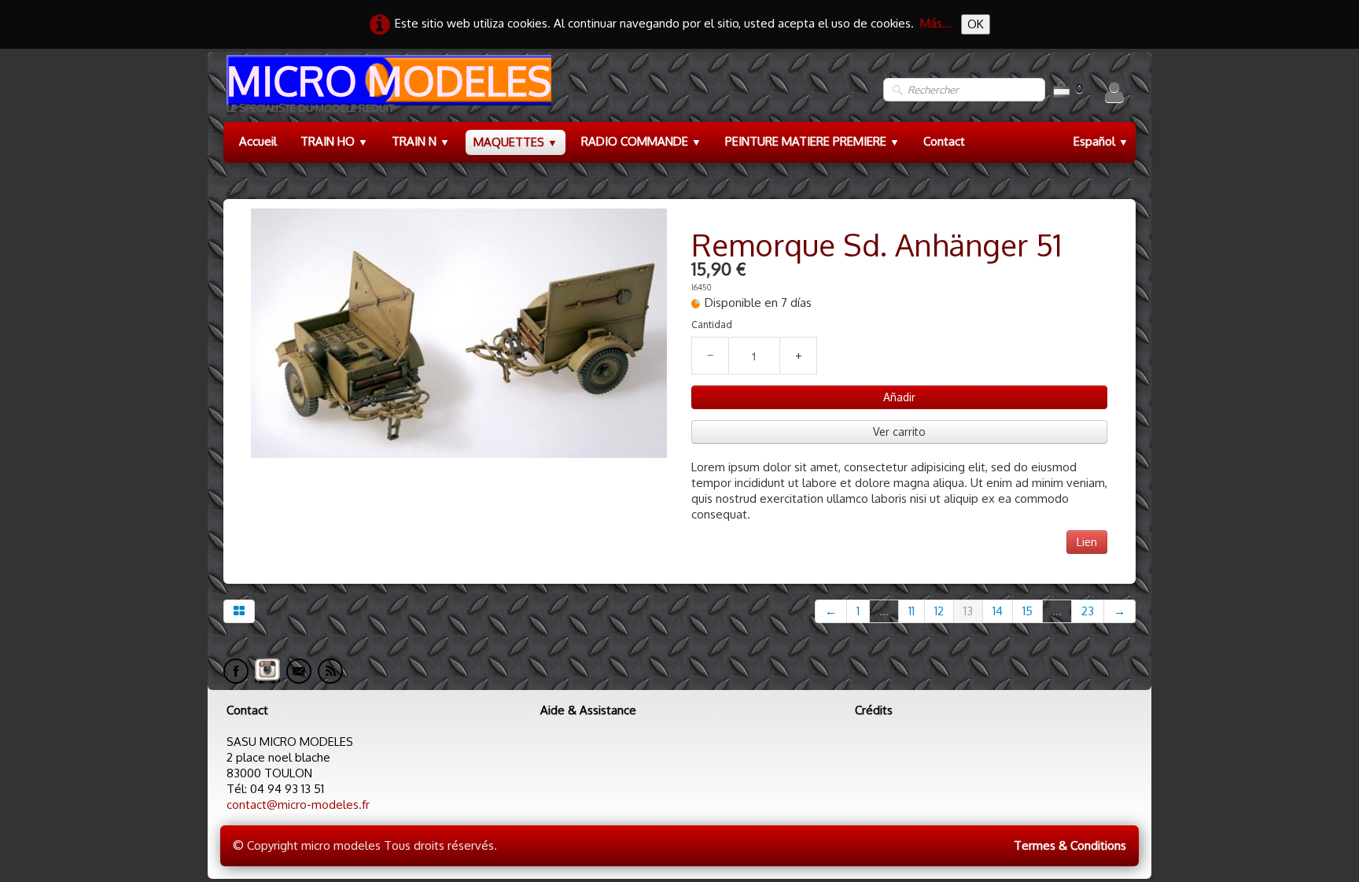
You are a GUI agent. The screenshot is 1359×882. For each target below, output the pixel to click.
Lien (1087, 541)
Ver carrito (899, 431)
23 (1087, 610)
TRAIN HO (334, 141)
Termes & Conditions (1070, 845)
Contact (944, 141)
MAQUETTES (515, 142)
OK (975, 24)
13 (968, 610)
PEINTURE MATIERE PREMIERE (812, 141)
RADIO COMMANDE (641, 141)
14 (998, 610)
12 (939, 610)
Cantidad (711, 324)
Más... (936, 23)
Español (1101, 141)
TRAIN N (421, 141)
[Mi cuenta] (1114, 92)
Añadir (899, 397)
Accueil (258, 141)
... (884, 610)
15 (1027, 610)
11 (911, 610)
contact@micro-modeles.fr (298, 804)
